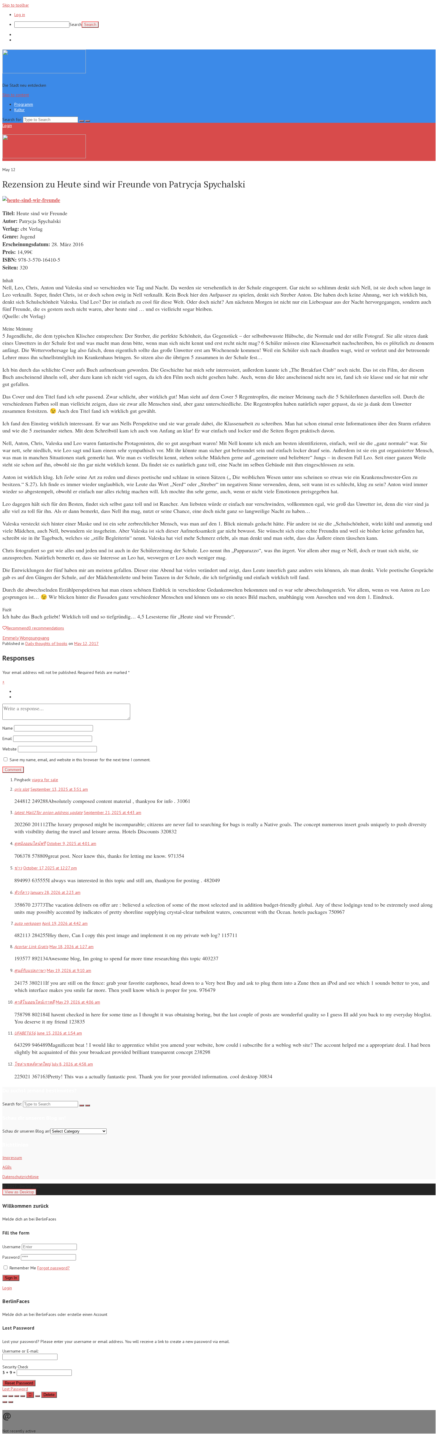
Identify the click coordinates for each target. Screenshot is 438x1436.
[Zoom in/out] (22, 1396)
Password (11, 1257)
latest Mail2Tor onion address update (48, 812)
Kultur (19, 40)
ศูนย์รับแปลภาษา (30, 970)
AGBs (7, 1167)
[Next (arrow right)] (10, 1402)
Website (9, 749)
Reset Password (19, 1383)
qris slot (21, 789)
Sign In (11, 1278)
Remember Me (23, 1268)
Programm (23, 34)
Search (75, 24)
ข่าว (18, 868)
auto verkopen (27, 923)
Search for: (12, 119)
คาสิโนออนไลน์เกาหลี (34, 1002)
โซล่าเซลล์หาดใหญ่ (32, 1064)
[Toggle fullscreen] (16, 1396)
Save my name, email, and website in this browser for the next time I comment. (80, 759)
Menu (18, 125)
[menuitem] (225, 24)
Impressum (12, 1157)
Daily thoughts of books (46, 643)
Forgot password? (53, 1268)
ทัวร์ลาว (21, 892)
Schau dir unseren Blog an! (26, 1131)
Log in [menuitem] (19, 14)
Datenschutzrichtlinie (20, 1176)
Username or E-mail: (20, 1351)
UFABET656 (25, 1033)
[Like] (30, 1395)
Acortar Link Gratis (31, 946)
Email (7, 738)
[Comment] (37, 1396)
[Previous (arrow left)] (4, 1402)
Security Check (15, 1369)
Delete (49, 1394)
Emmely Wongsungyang (25, 638)
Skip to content (15, 94)
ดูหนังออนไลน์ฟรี (30, 843)
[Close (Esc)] (4, 1396)
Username (11, 1246)
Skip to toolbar (15, 5)
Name (7, 728)
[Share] (10, 1396)
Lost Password (15, 1389)
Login (7, 125)
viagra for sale (45, 779)
